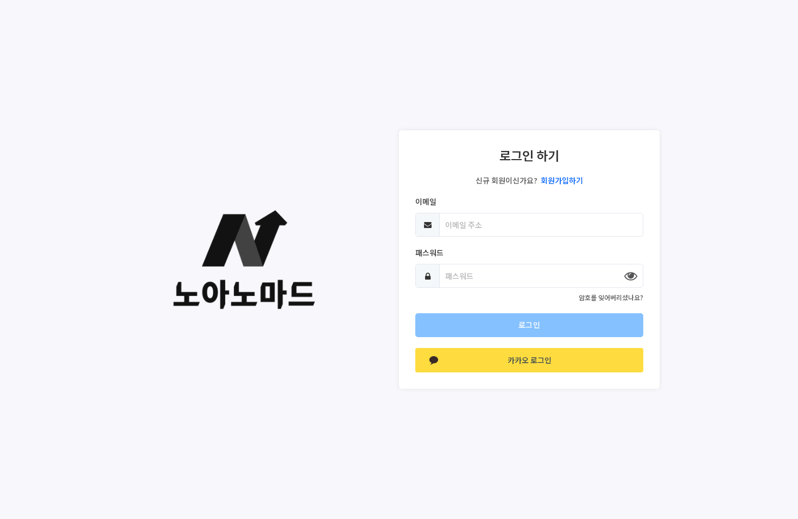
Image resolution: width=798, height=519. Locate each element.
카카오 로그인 (530, 360)
